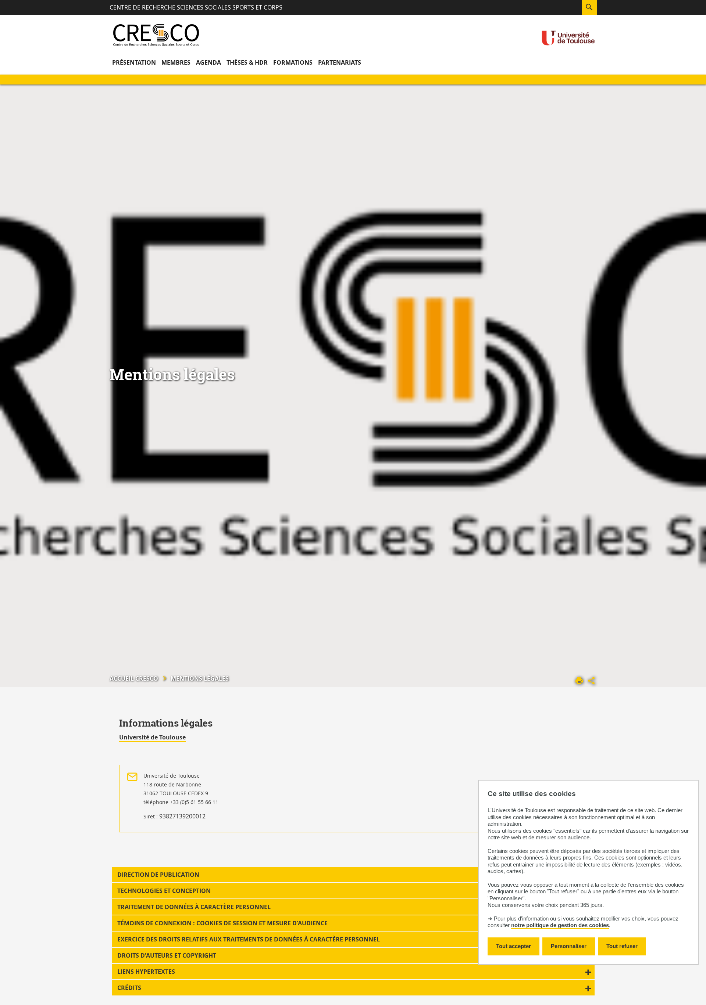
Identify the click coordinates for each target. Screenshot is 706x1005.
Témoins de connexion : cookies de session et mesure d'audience (222, 923)
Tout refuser (622, 946)
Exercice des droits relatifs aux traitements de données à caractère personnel (248, 939)
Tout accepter (513, 946)
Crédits (129, 988)
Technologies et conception (164, 891)
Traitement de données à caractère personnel (194, 907)
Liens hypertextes (146, 972)
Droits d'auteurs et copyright (166, 955)
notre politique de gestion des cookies (560, 925)
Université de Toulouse (152, 737)
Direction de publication (158, 875)
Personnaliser (568, 946)
